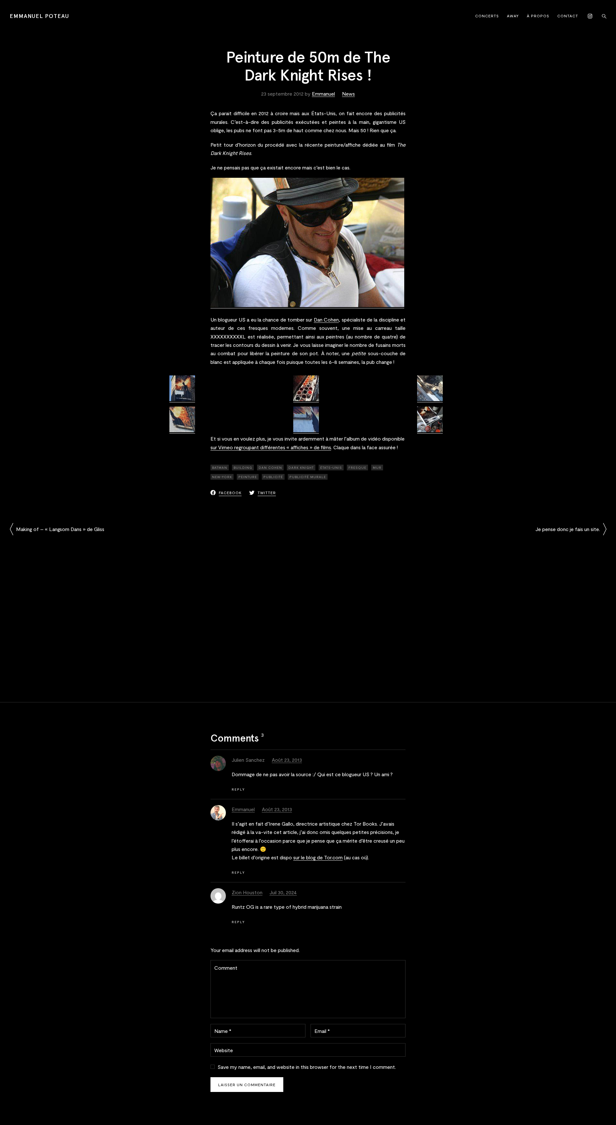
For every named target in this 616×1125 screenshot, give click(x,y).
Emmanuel (323, 93)
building (243, 467)
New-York (222, 477)
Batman (219, 467)
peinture (247, 477)
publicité (273, 477)
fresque (357, 467)
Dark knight (301, 467)
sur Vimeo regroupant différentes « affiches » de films (270, 447)
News (348, 93)
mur (377, 467)
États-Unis (331, 467)
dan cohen (270, 467)
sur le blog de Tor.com (318, 857)
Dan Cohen (326, 319)
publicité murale (307, 477)
